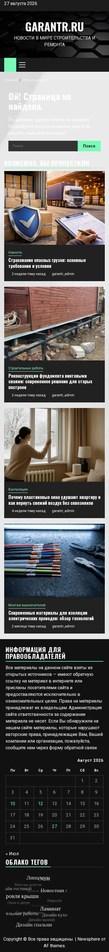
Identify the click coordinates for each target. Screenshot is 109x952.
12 (40, 803)
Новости (15, 252)
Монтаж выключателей (27, 605)
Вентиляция (18, 489)
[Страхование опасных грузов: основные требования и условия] (54, 208)
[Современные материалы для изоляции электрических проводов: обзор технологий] (54, 560)
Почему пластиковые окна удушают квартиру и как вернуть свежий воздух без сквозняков (54, 500)
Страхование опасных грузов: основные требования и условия (47, 263)
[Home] (10, 64)
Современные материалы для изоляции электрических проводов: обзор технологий (51, 615)
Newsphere (88, 939)
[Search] (100, 65)
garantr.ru (54, 26)
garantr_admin (63, 274)
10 (12, 803)
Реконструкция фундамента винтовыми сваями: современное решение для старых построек (50, 381)
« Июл (12, 853)
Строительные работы (25, 368)
